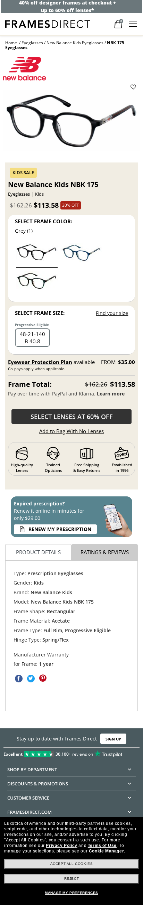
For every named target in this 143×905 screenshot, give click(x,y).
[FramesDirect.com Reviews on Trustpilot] (71, 752)
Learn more (111, 393)
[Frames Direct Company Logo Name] (47, 23)
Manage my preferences (71, 893)
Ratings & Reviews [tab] (105, 552)
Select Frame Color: (43, 221)
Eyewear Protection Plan (40, 361)
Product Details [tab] (38, 552)
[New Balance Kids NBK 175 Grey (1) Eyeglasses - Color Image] (37, 255)
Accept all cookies (71, 864)
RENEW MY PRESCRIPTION (59, 529)
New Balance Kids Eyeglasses (75, 43)
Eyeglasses (32, 43)
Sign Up (113, 738)
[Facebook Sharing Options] (19, 678)
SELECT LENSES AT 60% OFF (72, 416)
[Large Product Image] (71, 122)
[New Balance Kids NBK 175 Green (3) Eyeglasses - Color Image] (37, 283)
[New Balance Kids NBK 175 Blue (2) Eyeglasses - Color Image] (81, 255)
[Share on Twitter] (31, 678)
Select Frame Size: (40, 312)
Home (11, 43)
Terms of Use (102, 845)
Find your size (112, 313)
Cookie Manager (106, 851)
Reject (71, 878)
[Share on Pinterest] (43, 678)
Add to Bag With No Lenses (71, 431)
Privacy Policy (61, 845)
